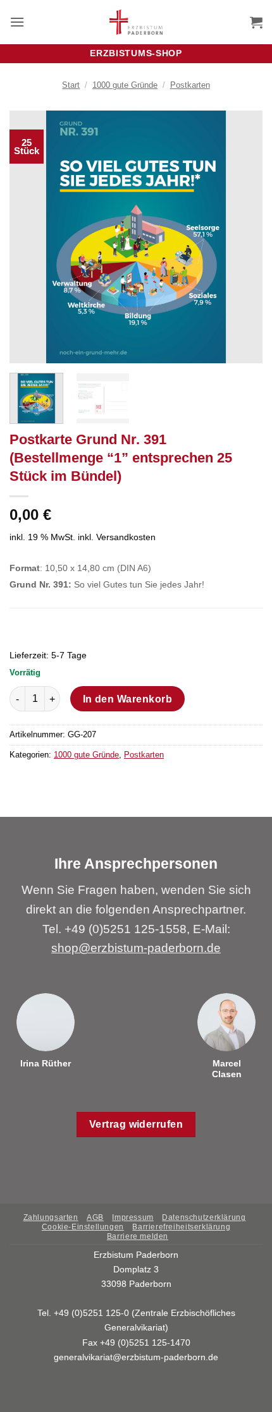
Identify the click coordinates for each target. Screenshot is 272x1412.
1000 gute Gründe (125, 85)
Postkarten (190, 85)
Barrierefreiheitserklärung (181, 1226)
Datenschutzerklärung (203, 1217)
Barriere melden (137, 1236)
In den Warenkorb (127, 699)
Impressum (133, 1217)
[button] (17, 21)
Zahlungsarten (50, 1217)
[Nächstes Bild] (241, 237)
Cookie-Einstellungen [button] (83, 1226)
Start (71, 85)
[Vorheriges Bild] (30, 237)
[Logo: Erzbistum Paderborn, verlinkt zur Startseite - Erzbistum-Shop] (136, 22)
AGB (95, 1217)
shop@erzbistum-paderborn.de (136, 948)
